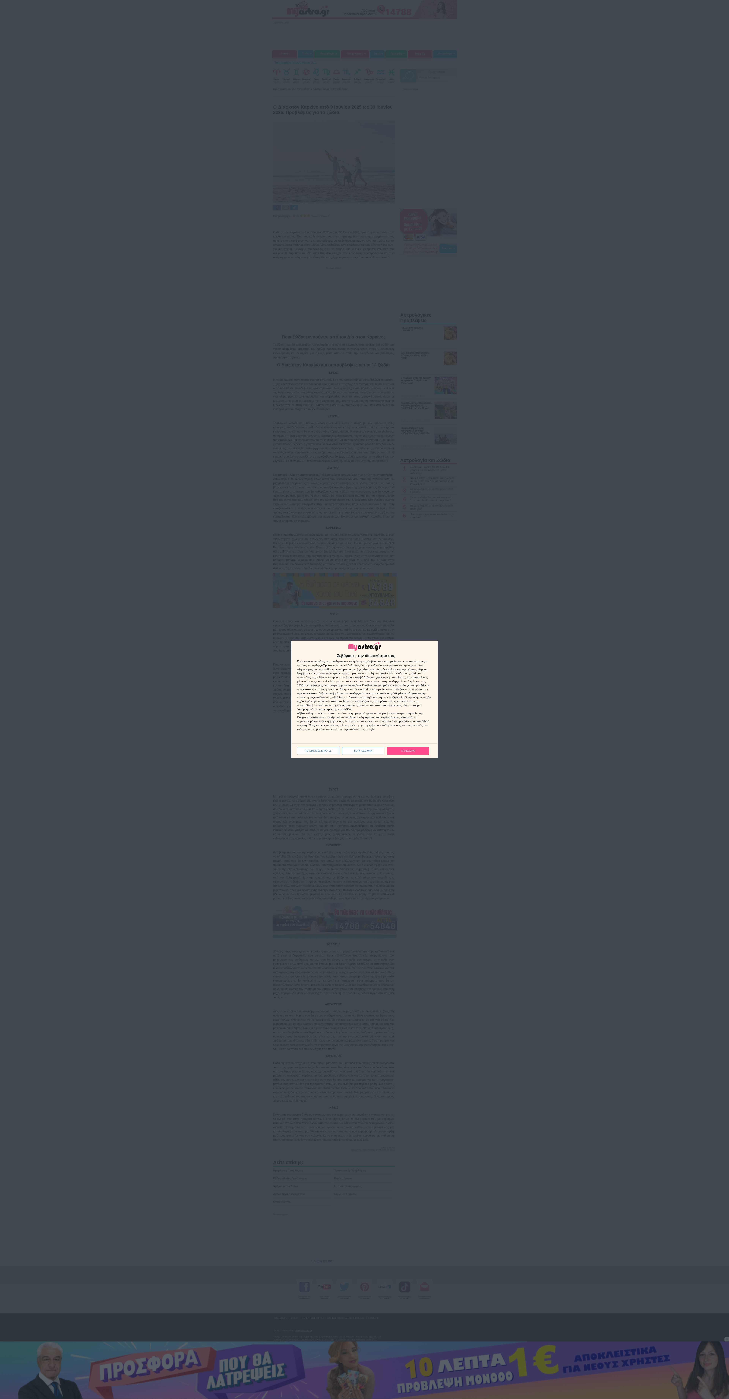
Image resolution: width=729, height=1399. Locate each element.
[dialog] (364, 699)
